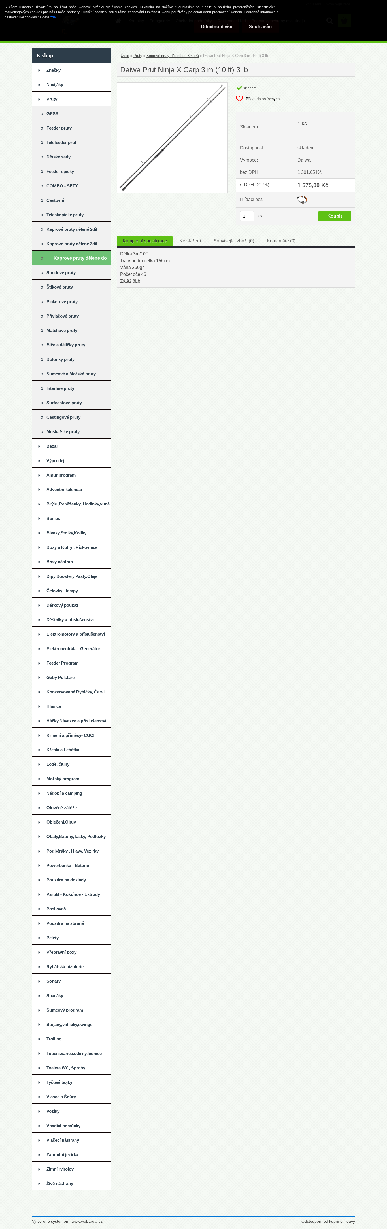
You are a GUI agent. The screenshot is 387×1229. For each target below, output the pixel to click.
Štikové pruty (59, 287)
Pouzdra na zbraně (65, 923)
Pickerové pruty (62, 301)
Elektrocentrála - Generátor (73, 648)
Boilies (53, 518)
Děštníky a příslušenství (70, 619)
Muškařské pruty (63, 431)
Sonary (53, 981)
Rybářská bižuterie (65, 966)
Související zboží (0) (234, 240)
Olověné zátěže (61, 807)
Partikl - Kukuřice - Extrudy (73, 894)
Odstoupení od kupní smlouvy (328, 1221)
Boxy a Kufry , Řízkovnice (71, 547)
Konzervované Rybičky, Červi (75, 691)
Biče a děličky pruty (65, 344)
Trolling (53, 1038)
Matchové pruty (61, 330)
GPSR (52, 113)
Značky (53, 70)
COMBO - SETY (62, 185)
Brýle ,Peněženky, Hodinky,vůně (78, 504)
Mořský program (62, 778)
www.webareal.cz (87, 1221)
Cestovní (55, 200)
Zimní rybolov (60, 1169)
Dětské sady (58, 157)
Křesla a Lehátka (62, 749)
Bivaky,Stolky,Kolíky (66, 532)
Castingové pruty (63, 417)
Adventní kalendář (64, 489)
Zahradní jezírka (62, 1154)
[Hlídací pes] (302, 197)
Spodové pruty (61, 272)
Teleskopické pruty (65, 214)
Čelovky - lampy (62, 590)
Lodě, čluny (57, 764)
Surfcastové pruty (64, 402)
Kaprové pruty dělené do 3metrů (80, 260)
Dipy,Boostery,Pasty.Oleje (71, 576)
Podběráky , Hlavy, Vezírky (72, 851)
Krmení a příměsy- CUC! (70, 735)
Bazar (52, 446)
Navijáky (54, 84)
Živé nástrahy (59, 1183)
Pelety (52, 937)
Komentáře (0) (281, 240)
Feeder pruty (59, 128)
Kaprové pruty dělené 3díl (71, 243)
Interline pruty (60, 388)
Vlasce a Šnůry (61, 1096)
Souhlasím (260, 26)
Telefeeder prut (61, 142)
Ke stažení (190, 240)
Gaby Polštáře (60, 677)
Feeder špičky (60, 171)
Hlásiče (53, 706)
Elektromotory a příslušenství (75, 634)
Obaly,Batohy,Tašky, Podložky (76, 836)
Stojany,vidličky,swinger (70, 1024)
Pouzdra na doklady (66, 879)
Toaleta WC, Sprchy (65, 1067)
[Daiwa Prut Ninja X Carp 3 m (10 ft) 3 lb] (172, 84)
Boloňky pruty (60, 359)
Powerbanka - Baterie (67, 865)
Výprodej (55, 460)
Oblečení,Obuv (61, 822)
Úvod (125, 56)
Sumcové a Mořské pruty (71, 373)
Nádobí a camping (64, 793)
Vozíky (52, 1111)
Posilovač (56, 908)
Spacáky (54, 995)
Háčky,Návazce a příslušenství (76, 720)
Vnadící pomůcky (63, 1125)
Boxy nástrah (59, 561)
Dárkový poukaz (62, 605)
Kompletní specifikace (145, 240)
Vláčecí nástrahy (62, 1140)
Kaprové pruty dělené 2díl (71, 229)
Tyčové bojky (59, 1082)
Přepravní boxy (61, 952)
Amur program (61, 475)
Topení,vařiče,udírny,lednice (74, 1053)
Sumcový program (64, 1010)
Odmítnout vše (216, 26)
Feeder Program (62, 663)
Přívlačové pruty (62, 316)
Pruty (51, 99)
